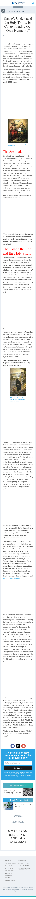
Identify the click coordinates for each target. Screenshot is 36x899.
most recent (18, 821)
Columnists (18, 6)
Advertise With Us (10, 863)
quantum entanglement (11, 578)
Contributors (9, 871)
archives (18, 816)
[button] (33, 3)
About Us (8, 860)
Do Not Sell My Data (24, 865)
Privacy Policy (22, 860)
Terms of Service (23, 863)
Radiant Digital (10, 880)
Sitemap (7, 877)
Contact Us (8, 865)
